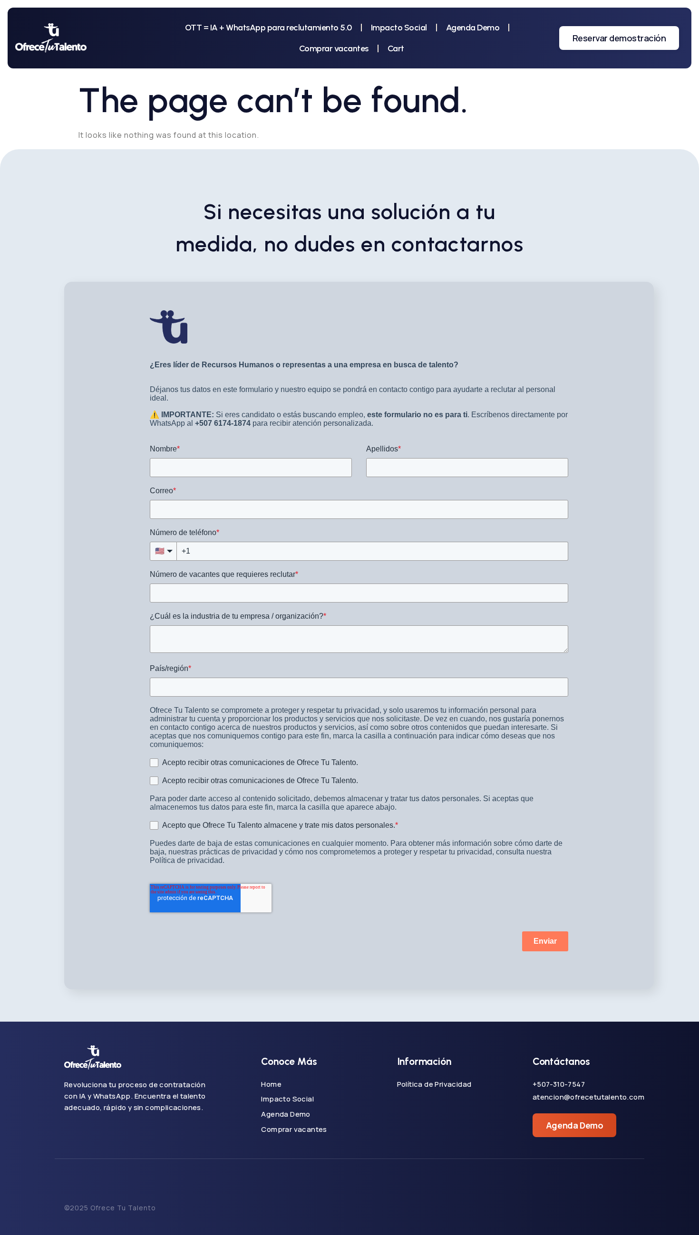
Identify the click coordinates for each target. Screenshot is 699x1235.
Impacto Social (399, 27)
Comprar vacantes (334, 48)
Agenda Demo (473, 27)
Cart (396, 48)
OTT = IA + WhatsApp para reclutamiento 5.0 (268, 27)
